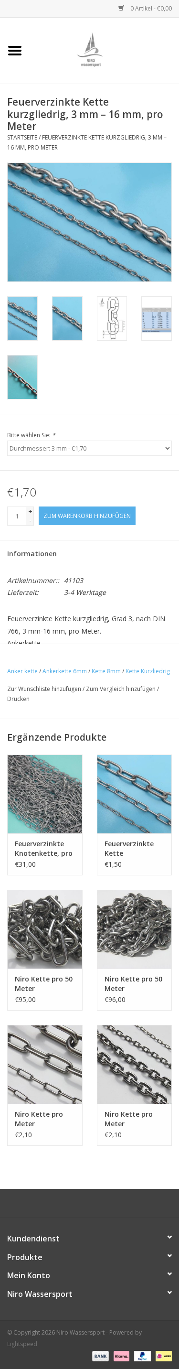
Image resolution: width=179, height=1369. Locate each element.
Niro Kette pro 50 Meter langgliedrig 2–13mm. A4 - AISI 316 (44, 983)
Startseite (22, 137)
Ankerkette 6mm (64, 671)
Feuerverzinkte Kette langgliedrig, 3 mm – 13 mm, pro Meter (134, 848)
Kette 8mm (106, 671)
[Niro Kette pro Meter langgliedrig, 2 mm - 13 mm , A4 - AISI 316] (45, 1064)
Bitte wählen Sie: (31, 435)
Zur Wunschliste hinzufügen (44, 689)
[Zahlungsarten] (99, 1356)
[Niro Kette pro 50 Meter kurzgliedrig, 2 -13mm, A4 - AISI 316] (134, 929)
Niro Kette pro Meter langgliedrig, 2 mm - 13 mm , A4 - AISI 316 (43, 1119)
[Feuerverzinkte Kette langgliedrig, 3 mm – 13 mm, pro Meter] (134, 794)
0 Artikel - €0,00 (150, 8)
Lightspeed (22, 1344)
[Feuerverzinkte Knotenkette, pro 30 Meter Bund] (45, 794)
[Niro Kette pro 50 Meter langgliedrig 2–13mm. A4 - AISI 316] (45, 929)
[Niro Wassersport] (104, 49)
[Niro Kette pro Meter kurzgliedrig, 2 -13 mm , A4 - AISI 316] (134, 1064)
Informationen (32, 553)
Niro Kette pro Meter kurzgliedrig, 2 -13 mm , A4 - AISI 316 (134, 1119)
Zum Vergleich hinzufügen (121, 689)
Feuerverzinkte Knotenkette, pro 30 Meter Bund (44, 848)
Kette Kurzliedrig (148, 671)
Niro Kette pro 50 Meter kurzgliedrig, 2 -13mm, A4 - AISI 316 (133, 983)
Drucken (18, 699)
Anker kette (22, 671)
